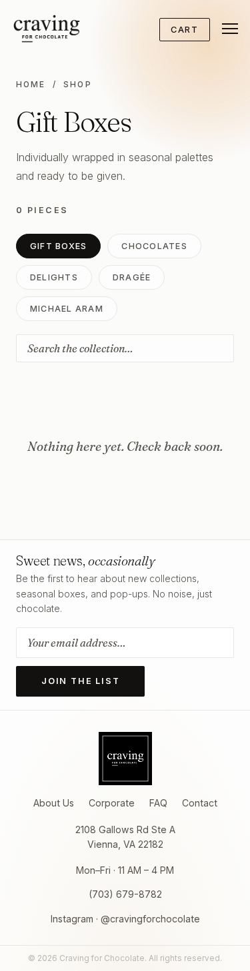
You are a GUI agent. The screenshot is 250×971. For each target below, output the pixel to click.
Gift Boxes (58, 246)
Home (31, 84)
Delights (54, 277)
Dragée (132, 277)
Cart (185, 30)
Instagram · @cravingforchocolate (125, 918)
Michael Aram (66, 309)
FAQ (158, 803)
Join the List (80, 681)
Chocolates (154, 246)
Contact (199, 803)
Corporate (112, 803)
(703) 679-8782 (125, 894)
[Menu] (224, 29)
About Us (53, 803)
